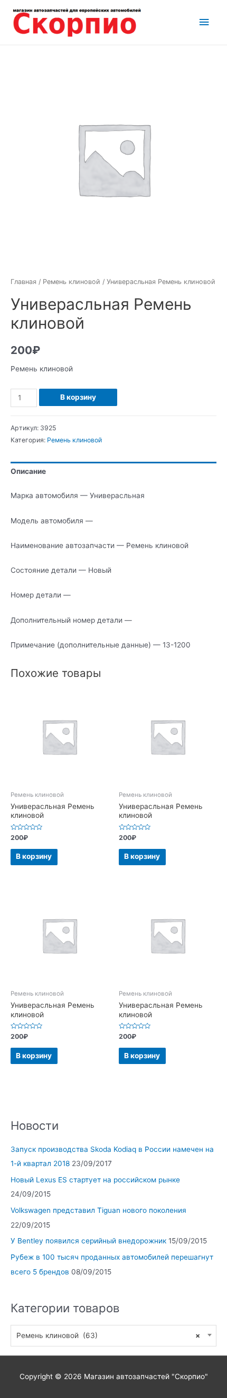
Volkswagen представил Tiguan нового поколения (98, 1210)
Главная (23, 282)
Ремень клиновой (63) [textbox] (108, 1335)
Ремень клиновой (71, 282)
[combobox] (113, 1335)
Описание (28, 471)
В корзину (78, 397)
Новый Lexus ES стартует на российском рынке (95, 1180)
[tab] (113, 472)
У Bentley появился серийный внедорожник (88, 1241)
